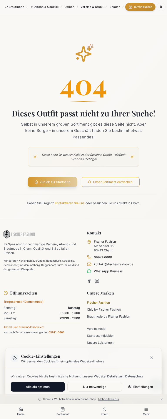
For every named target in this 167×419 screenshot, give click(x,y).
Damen (70, 6)
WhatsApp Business (108, 271)
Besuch (115, 6)
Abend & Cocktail (46, 6)
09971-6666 (103, 257)
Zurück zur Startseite (55, 182)
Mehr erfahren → (108, 399)
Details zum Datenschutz (125, 376)
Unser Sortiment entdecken (112, 182)
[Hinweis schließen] (162, 399)
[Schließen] (151, 358)
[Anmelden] (160, 7)
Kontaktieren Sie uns (70, 203)
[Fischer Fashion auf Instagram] (97, 281)
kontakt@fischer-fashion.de (113, 264)
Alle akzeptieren (38, 387)
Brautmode (16, 6)
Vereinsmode (96, 328)
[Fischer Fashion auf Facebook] (89, 281)
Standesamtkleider (100, 335)
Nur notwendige (94, 387)
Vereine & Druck (92, 6)
